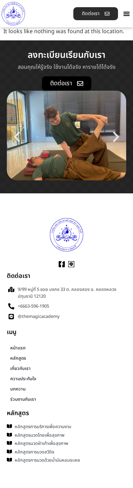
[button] (126, 14)
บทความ (18, 389)
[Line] (71, 264)
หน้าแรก (18, 348)
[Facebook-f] (62, 264)
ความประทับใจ (23, 378)
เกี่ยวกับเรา (20, 368)
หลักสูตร (18, 358)
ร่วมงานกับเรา (23, 399)
